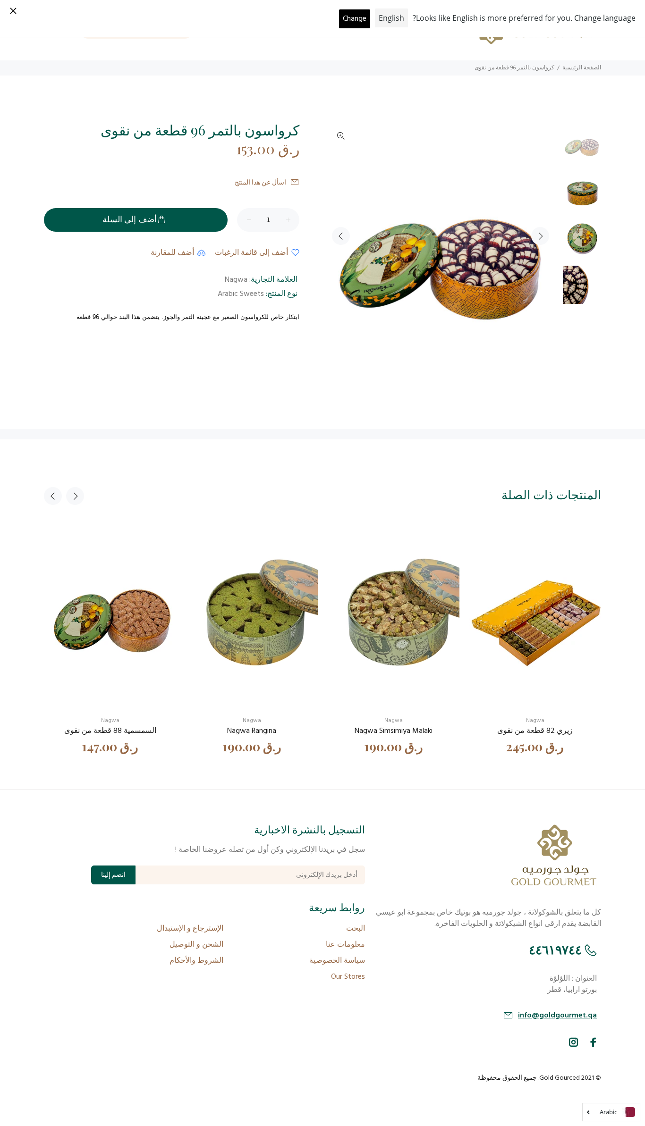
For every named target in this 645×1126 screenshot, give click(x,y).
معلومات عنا (345, 945)
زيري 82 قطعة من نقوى (535, 731)
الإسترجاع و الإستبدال (190, 929)
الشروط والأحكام (196, 961)
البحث (355, 929)
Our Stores (348, 977)
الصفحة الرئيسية (581, 68)
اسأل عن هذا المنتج (260, 182)
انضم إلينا (113, 875)
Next (540, 236)
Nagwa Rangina (251, 731)
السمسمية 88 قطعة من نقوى (110, 731)
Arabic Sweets (241, 294)
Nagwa (236, 280)
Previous (341, 236)
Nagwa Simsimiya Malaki (394, 731)
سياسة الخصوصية (337, 961)
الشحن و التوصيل (196, 945)
